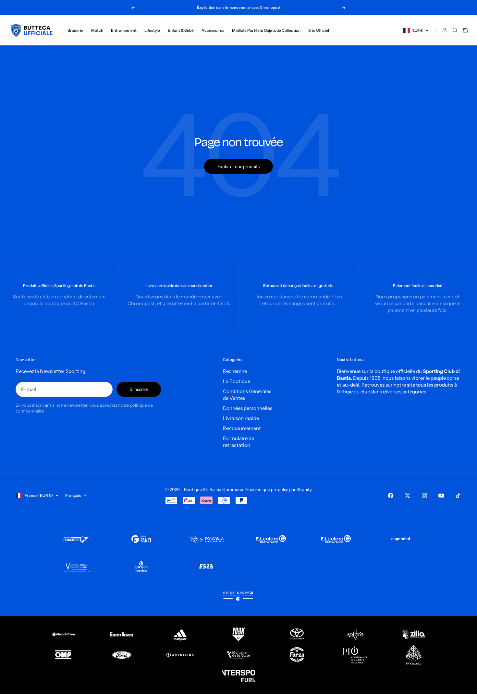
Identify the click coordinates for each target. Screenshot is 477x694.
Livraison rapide (241, 418)
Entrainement (124, 30)
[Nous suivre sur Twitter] (407, 495)
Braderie (75, 30)
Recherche (235, 371)
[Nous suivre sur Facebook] (390, 495)
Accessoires (213, 30)
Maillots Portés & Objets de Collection (266, 30)
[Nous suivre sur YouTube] (441, 495)
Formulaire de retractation (238, 441)
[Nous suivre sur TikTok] (458, 495)
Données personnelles (247, 408)
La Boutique (236, 381)
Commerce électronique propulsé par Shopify (267, 489)
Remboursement (242, 428)
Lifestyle (152, 30)
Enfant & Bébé (181, 30)
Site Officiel (318, 30)
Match (97, 30)
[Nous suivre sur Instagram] (424, 495)
